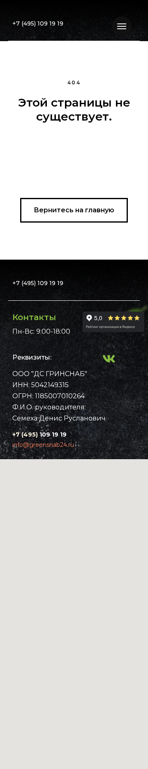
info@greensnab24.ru (43, 444)
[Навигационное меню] (121, 26)
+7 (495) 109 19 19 (37, 23)
